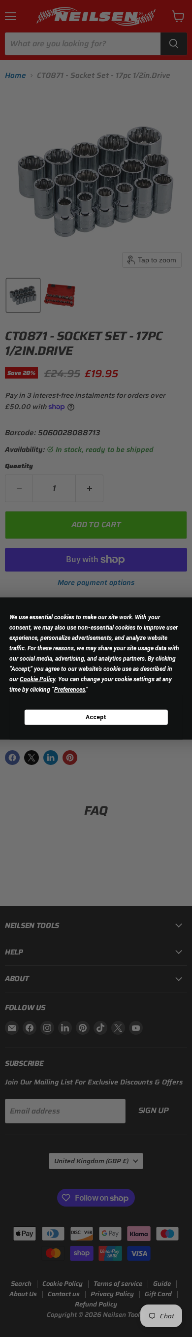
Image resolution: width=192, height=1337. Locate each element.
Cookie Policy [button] (37, 679)
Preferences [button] (69, 689)
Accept (96, 716)
